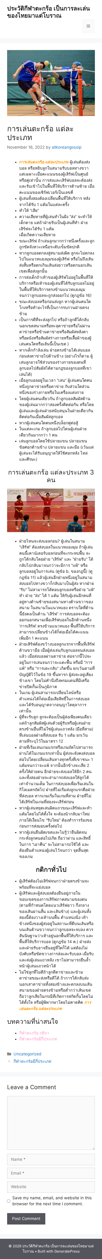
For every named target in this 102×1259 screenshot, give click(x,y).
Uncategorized (28, 1054)
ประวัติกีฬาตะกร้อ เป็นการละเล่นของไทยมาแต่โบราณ (48, 12)
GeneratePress (67, 1251)
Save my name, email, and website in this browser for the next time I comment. (52, 1200)
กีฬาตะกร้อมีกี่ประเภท (38, 1039)
